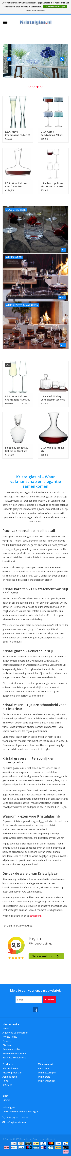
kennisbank (35, 915)
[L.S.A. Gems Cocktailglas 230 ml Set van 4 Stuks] (53, 112)
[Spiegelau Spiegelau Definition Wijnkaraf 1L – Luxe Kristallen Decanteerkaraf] (17, 428)
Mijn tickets (44, 1076)
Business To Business (14, 1057)
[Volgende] (62, 59)
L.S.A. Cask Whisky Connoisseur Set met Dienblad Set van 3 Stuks (53, 398)
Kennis (6, 1028)
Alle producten (10, 1068)
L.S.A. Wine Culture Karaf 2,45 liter (16, 185)
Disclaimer (8, 1045)
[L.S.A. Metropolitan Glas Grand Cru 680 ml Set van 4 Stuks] (53, 164)
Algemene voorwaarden (15, 1032)
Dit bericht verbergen (55, 7)
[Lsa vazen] (35, 61)
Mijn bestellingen (47, 1072)
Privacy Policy (9, 1036)
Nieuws (6, 1100)
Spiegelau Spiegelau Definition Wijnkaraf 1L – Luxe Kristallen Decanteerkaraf (17, 449)
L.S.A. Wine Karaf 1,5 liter (52, 449)
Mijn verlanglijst (46, 1080)
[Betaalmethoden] (13, 1143)
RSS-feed (7, 1084)
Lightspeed (50, 1139)
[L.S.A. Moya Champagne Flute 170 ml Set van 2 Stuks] (17, 112)
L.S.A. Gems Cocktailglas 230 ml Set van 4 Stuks (52, 133)
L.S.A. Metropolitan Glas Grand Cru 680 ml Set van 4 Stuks (52, 185)
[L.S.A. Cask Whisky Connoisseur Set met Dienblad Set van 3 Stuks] (53, 377)
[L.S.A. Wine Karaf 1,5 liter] (53, 428)
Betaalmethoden (11, 1049)
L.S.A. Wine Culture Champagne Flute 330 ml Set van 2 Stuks (17, 398)
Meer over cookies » (36, 11)
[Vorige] (9, 59)
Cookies (6, 1041)
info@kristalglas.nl (16, 1122)
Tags (5, 1080)
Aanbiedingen (9, 1076)
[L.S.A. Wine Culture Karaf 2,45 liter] (17, 164)
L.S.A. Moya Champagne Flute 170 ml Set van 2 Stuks (17, 133)
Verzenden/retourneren (14, 1053)
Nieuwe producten (12, 1072)
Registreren (44, 1068)
